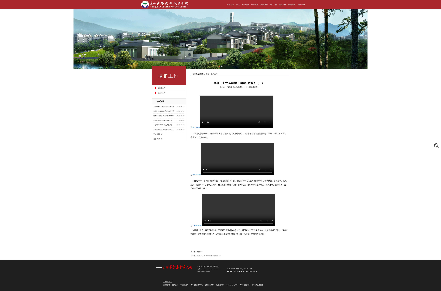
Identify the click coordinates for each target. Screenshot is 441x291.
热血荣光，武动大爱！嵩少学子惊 (163, 111)
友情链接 (167, 281)
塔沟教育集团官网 (257, 285)
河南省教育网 (184, 285)
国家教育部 (166, 285)
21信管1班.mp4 (197, 225)
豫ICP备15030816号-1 (235, 271)
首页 (207, 74)
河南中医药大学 (244, 285)
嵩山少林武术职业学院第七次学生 (163, 106)
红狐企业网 (253, 271)
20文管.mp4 (196, 127)
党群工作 (214, 74)
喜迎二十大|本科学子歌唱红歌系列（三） (209, 255)
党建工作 (161, 88)
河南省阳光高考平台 (197, 285)
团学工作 (161, 93)
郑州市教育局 (220, 285)
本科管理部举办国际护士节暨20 (163, 129)
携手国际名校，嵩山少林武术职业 (163, 116)
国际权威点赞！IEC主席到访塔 (162, 120)
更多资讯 (156, 134)
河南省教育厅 (209, 285)
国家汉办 (175, 285)
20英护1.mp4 (197, 174)
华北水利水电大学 (231, 285)
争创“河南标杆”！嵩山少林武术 (162, 125)
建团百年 (199, 252)
